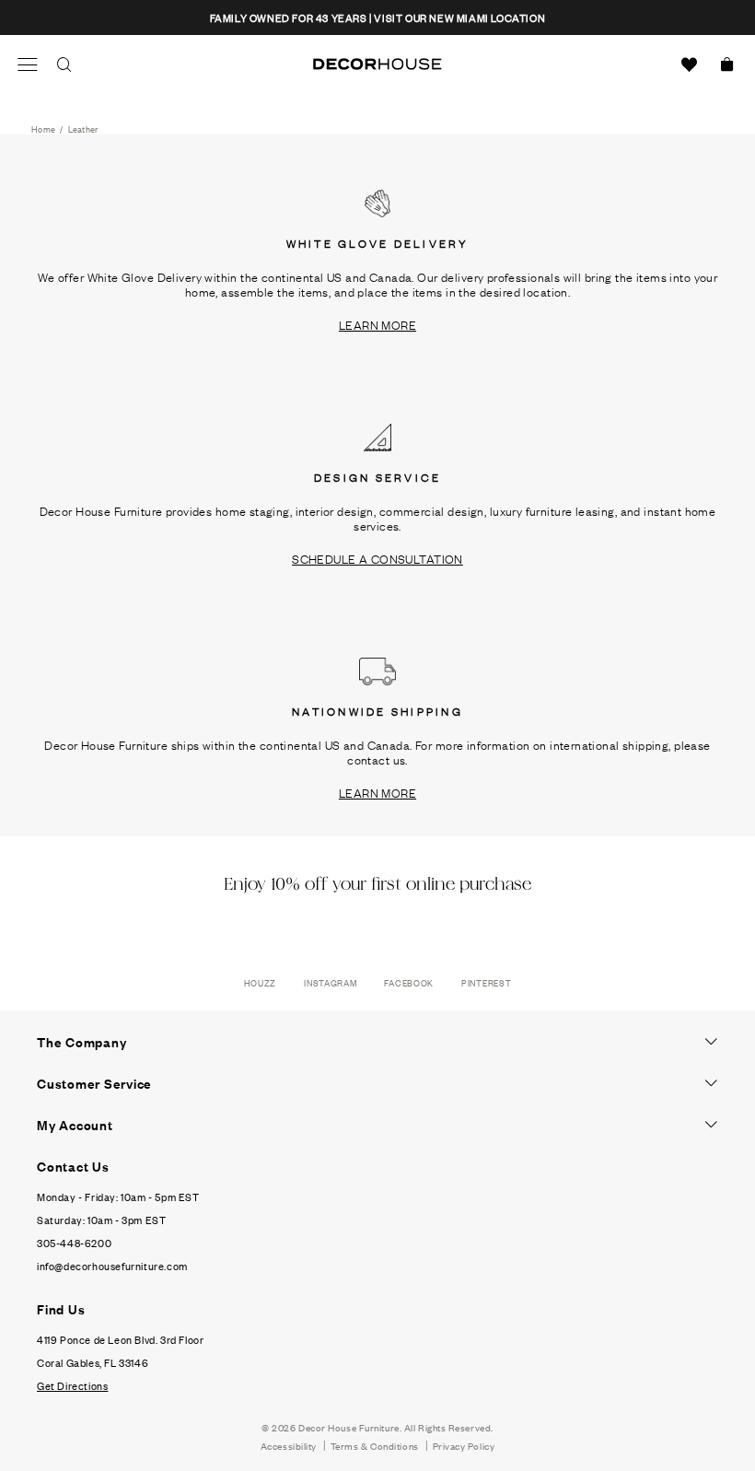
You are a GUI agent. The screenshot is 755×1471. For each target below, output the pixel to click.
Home (43, 128)
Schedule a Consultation (377, 558)
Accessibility (289, 1445)
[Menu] (27, 64)
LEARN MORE (377, 324)
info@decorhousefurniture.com (112, 1265)
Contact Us (73, 1166)
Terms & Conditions (375, 1445)
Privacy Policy (464, 1445)
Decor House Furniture (349, 1427)
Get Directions (72, 1385)
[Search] (64, 64)
